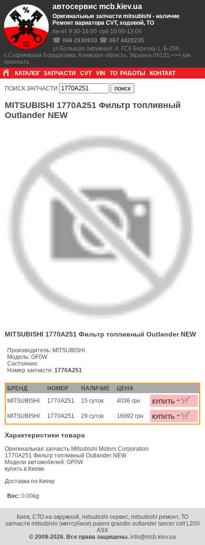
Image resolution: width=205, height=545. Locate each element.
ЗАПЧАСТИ (59, 73)
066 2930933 (79, 40)
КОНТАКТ (162, 73)
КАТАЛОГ (28, 73)
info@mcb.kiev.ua (153, 537)
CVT (86, 73)
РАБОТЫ (132, 73)
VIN (100, 73)
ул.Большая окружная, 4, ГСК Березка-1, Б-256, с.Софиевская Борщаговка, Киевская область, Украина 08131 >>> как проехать (97, 55)
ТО (113, 73)
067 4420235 (126, 40)
